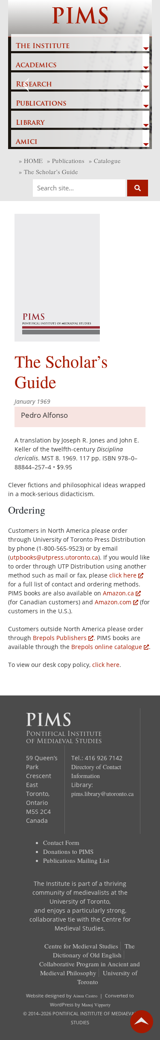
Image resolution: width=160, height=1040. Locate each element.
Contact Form (61, 842)
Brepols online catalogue (106, 647)
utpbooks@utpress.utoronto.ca (54, 557)
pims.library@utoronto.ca (102, 794)
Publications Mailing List (76, 860)
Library (30, 123)
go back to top (141, 1021)
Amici (27, 142)
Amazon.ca (118, 593)
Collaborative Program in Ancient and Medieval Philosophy (89, 968)
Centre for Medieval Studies (81, 946)
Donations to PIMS (68, 851)
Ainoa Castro (85, 996)
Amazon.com (113, 602)
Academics (36, 65)
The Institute (43, 46)
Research (34, 84)
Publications (41, 104)
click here (123, 575)
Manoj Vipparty (96, 1005)
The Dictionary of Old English (94, 950)
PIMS (80, 18)
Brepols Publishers (60, 638)
